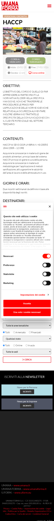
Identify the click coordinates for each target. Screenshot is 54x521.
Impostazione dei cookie (32, 295)
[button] (49, 6)
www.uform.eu (22, 492)
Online (19, 345)
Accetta (27, 303)
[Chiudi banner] (50, 206)
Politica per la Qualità (16, 511)
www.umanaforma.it (35, 488)
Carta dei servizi (24, 514)
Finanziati (36, 332)
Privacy (6, 508)
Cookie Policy (17, 508)
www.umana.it (22, 485)
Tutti (7, 332)
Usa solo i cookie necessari (27, 312)
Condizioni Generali (41, 514)
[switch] (46, 265)
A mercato (21, 332)
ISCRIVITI (27, 391)
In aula (31, 345)
